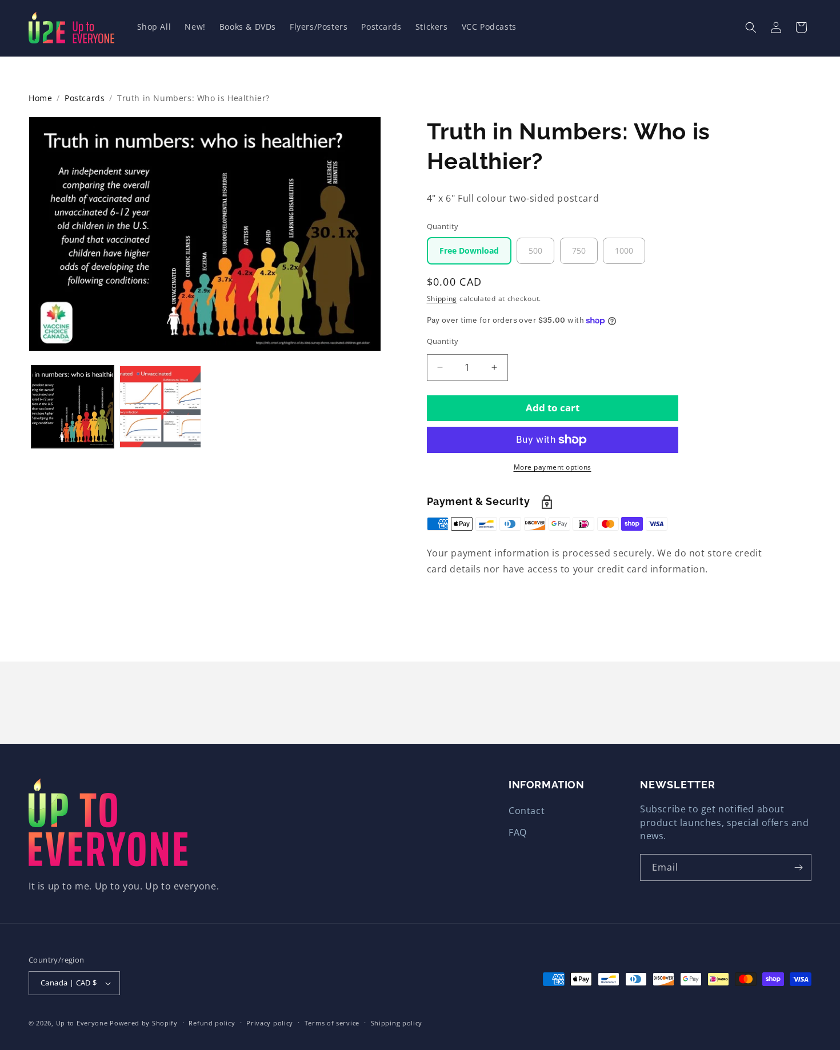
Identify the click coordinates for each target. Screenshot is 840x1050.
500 (535, 250)
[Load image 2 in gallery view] (160, 407)
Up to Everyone (82, 1023)
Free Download (469, 250)
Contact (527, 810)
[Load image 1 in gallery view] (72, 407)
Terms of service (332, 1023)
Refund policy (212, 1023)
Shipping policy (397, 1023)
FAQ (518, 832)
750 (579, 250)
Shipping (442, 298)
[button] (750, 27)
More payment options (552, 467)
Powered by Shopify (144, 1023)
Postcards (85, 98)
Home (40, 98)
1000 (624, 250)
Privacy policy (269, 1023)
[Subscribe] (798, 867)
